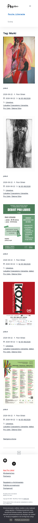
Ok (11, 520)
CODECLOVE (26, 498)
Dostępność (8, 488)
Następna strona (9, 439)
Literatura (9, 102)
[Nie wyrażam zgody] (35, 514)
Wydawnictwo (8, 473)
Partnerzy (7, 476)
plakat (31, 271)
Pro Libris (6, 108)
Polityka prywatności (11, 485)
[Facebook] (5, 460)
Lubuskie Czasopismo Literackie (15, 105)
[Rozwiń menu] (30, 6)
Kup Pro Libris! (8, 470)
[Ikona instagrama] (14, 464)
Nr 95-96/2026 (25, 98)
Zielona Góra (16, 108)
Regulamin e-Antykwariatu (13, 482)
